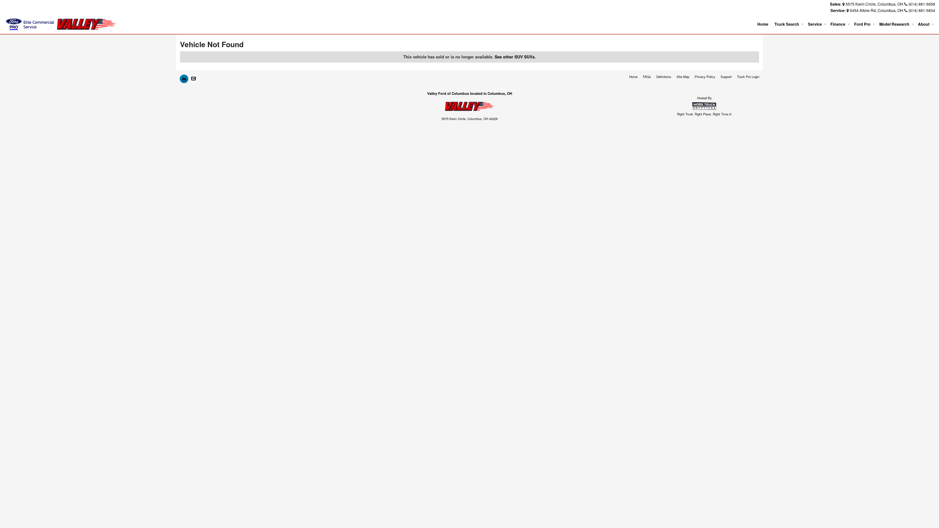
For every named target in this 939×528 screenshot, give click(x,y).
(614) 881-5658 (921, 4)
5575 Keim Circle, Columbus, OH (874, 4)
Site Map (683, 76)
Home (762, 24)
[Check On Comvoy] (193, 78)
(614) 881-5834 (921, 10)
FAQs (647, 76)
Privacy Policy (705, 76)
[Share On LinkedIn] (184, 78)
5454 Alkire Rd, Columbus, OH (876, 10)
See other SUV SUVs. (515, 57)
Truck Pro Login (748, 76)
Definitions (663, 76)
